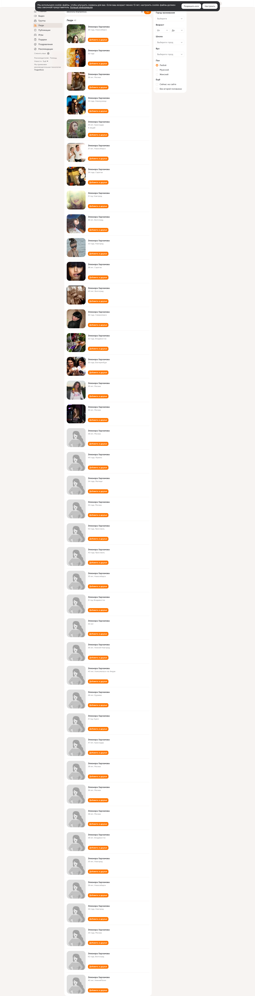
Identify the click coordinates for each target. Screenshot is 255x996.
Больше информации (81, 7)
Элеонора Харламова (99, 26)
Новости (38, 61)
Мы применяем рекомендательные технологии (47, 67)
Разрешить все (191, 6)
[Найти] (147, 11)
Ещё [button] (44, 61)
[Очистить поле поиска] (142, 12)
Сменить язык (40, 53)
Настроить (210, 6)
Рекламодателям (41, 58)
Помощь (53, 58)
